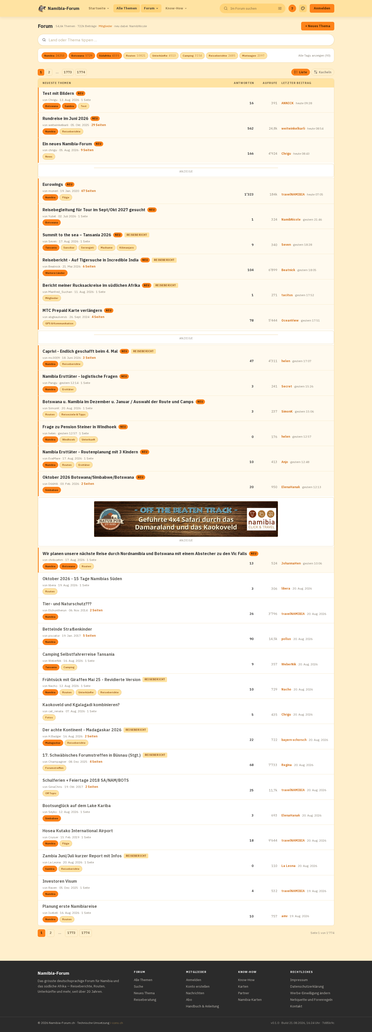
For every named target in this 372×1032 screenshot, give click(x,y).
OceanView (290, 320)
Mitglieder (105, 26)
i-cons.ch (116, 1023)
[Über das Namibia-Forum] (42, 8)
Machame (107, 247)
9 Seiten (87, 150)
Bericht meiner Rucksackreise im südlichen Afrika (91, 285)
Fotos (49, 717)
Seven (286, 244)
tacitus (287, 295)
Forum (149, 8)
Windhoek (68, 439)
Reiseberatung (145, 1000)
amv (284, 916)
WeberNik (288, 664)
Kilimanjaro (126, 247)
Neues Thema (144, 993)
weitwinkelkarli (293, 128)
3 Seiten (89, 358)
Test (84, 106)
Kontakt (296, 1006)
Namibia (54, 55)
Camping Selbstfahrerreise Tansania (79, 654)
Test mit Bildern (58, 93)
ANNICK (287, 103)
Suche (138, 986)
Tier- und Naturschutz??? (67, 603)
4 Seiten (98, 317)
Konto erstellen (198, 986)
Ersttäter (68, 389)
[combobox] (252, 8)
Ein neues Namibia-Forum (67, 143)
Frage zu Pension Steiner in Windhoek (79, 426)
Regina (286, 765)
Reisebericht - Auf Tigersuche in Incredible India (90, 259)
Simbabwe (51, 490)
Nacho (286, 689)
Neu (81, 93)
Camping (192, 55)
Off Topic (50, 793)
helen (285, 361)
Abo (189, 1000)
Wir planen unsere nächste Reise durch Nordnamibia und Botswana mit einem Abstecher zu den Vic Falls (145, 553)
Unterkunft (88, 439)
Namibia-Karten (250, 1000)
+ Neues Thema (317, 26)
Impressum (299, 980)
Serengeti (87, 247)
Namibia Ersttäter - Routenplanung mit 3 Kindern (90, 451)
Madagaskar (52, 742)
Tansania (51, 247)
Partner (243, 993)
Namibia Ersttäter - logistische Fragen (80, 376)
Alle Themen (126, 8)
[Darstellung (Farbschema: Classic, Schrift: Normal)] (303, 8)
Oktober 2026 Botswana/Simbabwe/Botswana (88, 477)
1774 (81, 72)
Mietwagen (253, 55)
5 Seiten (89, 635)
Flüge (65, 197)
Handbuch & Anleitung (202, 1006)
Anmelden (322, 8)
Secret (286, 386)
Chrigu (286, 153)
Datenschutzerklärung (307, 986)
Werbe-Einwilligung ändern (310, 993)
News (48, 156)
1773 (68, 72)
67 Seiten (88, 191)
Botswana (81, 55)
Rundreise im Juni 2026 (65, 118)
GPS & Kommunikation (59, 323)
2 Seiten (87, 484)
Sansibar (69, 247)
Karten (243, 986)
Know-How (174, 8)
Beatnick (288, 270)
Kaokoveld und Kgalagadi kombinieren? (81, 704)
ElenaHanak (290, 487)
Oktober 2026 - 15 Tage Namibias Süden (82, 578)
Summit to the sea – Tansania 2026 (77, 234)
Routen (136, 55)
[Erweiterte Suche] (280, 8)
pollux (286, 639)
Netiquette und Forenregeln (311, 1000)
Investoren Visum (60, 881)
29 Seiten (98, 125)
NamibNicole (291, 219)
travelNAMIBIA (293, 194)
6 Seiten (89, 266)
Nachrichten (195, 993)
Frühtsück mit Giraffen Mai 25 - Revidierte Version (91, 679)
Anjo (284, 462)
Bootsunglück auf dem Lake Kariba (77, 805)
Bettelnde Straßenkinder (67, 629)
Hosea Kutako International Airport (78, 830)
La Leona (288, 866)
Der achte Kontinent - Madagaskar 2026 (82, 729)
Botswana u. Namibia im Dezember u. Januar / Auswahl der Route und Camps (118, 401)
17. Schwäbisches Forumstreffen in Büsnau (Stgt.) (92, 755)
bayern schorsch (293, 740)
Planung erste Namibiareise (70, 906)
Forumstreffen (54, 768)
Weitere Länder (55, 273)
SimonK (287, 411)
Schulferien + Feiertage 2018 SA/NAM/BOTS (86, 780)
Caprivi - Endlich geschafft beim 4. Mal (80, 351)
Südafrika (109, 55)
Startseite (97, 8)
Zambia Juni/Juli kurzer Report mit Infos (82, 855)
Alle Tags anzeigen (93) (314, 55)
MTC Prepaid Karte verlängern (72, 310)
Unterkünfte (164, 55)
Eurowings (53, 184)
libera (285, 588)
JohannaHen (291, 563)
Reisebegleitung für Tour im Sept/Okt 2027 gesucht (94, 209)
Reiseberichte (222, 55)
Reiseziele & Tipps (73, 414)
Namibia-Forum (63, 8)
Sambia (69, 106)
